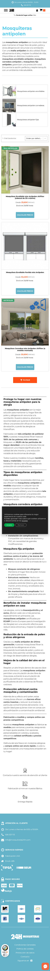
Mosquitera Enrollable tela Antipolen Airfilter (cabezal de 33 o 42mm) (25, 197)
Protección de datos (25, 953)
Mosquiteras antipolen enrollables (30, 91)
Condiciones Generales (25, 945)
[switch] (5, 955)
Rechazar (21, 525)
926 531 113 (27, 5)
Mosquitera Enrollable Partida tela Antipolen (25, 272)
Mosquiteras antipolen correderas (30, 105)
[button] (25, 380)
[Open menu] (5, 10)
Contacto (25, 957)
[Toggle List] (45, 138)
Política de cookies (25, 949)
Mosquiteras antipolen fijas (28, 120)
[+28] (25, 246)
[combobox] (34, 138)
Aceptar (9, 525)
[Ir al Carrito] (42, 10)
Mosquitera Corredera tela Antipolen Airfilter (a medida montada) (25, 349)
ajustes (25, 521)
